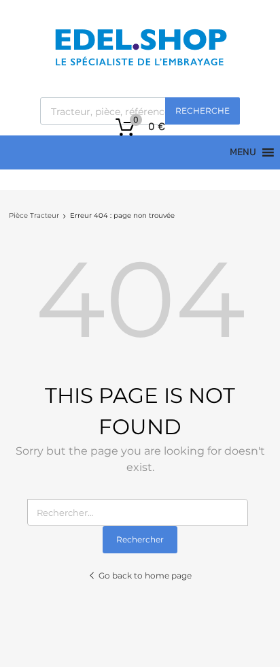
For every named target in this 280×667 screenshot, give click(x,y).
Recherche (202, 110)
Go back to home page (145, 575)
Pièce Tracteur (34, 215)
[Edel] (140, 65)
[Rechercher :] (140, 512)
